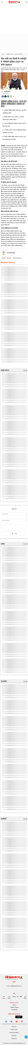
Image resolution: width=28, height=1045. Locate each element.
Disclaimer (14, 1035)
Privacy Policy (14, 1029)
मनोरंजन (14, 996)
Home (3, 54)
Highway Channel (15, 1007)
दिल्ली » (12, 54)
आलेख (3, 544)
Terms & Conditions (14, 1032)
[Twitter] (5, 96)
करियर (20, 996)
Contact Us (14, 1038)
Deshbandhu (7, 91)
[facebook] (3, 96)
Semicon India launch (17, 258)
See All (25, 370)
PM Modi (3, 258)
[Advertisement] (14, 18)
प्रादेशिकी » (8, 54)
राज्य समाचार (9, 997)
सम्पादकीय (4, 681)
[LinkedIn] (8, 96)
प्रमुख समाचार (5, 370)
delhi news (9, 258)
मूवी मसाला (25, 997)
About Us (14, 1026)
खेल (17, 996)
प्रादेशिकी (3, 819)
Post (15, 533)
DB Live (14, 1005)
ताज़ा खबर (4, 997)
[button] (2, 3)
